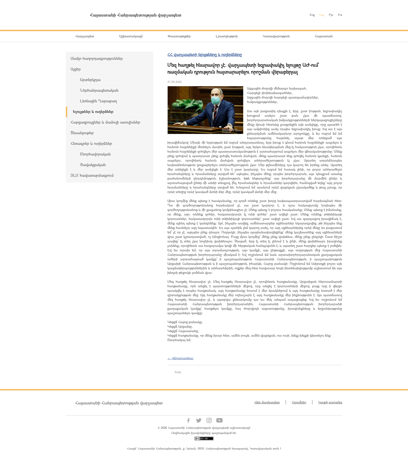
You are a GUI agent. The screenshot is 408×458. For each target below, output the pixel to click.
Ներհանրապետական (99, 90)
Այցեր (76, 68)
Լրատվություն (227, 36)
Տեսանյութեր (82, 132)
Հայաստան (324, 36)
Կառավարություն (276, 36)
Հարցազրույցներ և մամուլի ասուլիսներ (105, 122)
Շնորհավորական (95, 153)
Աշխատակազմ (131, 36)
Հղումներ (299, 402)
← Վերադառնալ (180, 358)
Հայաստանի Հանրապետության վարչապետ (119, 403)
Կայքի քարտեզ (330, 402)
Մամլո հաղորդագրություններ (97, 58)
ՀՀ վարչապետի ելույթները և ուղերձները (204, 54)
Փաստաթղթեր (179, 36)
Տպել (177, 372)
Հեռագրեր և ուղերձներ (91, 143)
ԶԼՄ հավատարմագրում (92, 175)
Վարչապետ (84, 36)
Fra (340, 15)
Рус (331, 15)
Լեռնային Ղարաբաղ (98, 100)
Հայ (321, 15)
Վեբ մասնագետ (267, 402)
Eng (312, 15)
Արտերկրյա (90, 79)
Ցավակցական (93, 164)
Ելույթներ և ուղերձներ (93, 111)
